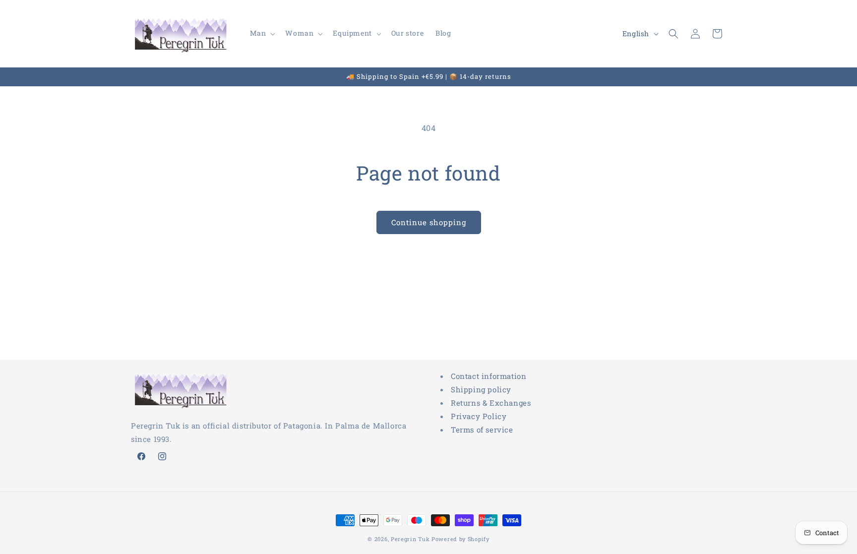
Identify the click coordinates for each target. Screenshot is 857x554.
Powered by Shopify (460, 539)
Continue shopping (428, 222)
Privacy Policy (478, 416)
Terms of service (482, 429)
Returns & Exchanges (491, 403)
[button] (262, 33)
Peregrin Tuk (410, 539)
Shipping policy (481, 389)
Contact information (488, 376)
